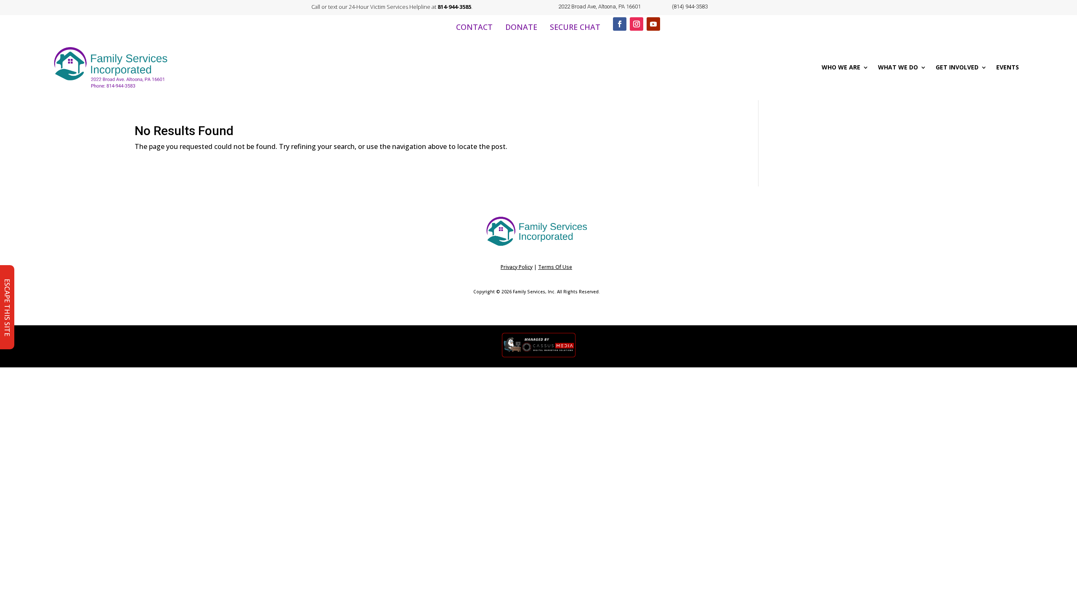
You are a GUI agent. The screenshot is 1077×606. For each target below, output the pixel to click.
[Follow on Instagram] (636, 24)
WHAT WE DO (898, 67)
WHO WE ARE (841, 67)
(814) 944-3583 (690, 6)
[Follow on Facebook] (619, 24)
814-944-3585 (454, 7)
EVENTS (1007, 67)
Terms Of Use (555, 267)
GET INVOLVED (957, 67)
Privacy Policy (517, 267)
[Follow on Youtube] (653, 24)
